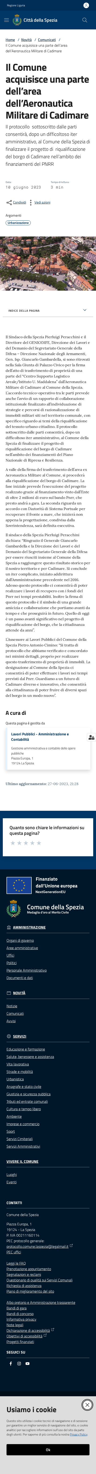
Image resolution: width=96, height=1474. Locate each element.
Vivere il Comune (22, 1161)
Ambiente (14, 1116)
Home (10, 39)
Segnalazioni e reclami (24, 1274)
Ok (48, 1450)
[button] (85, 20)
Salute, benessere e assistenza (30, 1056)
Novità (26, 39)
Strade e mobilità (20, 1071)
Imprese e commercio (23, 1124)
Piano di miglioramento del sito (30, 1291)
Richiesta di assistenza (24, 1285)
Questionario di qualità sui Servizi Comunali (39, 1280)
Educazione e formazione (26, 1049)
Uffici (10, 955)
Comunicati (47, 39)
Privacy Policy (78, 1434)
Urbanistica (15, 1079)
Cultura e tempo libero (24, 1109)
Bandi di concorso (20, 1313)
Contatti (14, 1203)
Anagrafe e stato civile (24, 1086)
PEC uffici (14, 1252)
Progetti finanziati (20, 1341)
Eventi (12, 1182)
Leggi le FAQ (16, 1263)
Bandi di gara (17, 1308)
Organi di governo (20, 940)
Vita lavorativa (18, 1064)
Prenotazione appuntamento (29, 1269)
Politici (12, 963)
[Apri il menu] (6, 20)
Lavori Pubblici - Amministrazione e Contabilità (40, 736)
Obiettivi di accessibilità (24, 1336)
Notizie (12, 1006)
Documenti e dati (20, 977)
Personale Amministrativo (27, 970)
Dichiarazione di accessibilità (28, 1330)
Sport (11, 1131)
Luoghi (12, 1174)
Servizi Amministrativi (23, 1146)
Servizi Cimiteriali (20, 1139)
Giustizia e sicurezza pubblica (29, 1094)
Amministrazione (29, 927)
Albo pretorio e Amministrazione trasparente (41, 1302)
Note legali (15, 1325)
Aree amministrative (22, 948)
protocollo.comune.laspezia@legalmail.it (38, 1246)
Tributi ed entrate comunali (27, 1101)
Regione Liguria (16, 5)
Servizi (19, 1036)
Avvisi (11, 1021)
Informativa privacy (21, 1319)
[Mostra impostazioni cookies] (91, 737)
